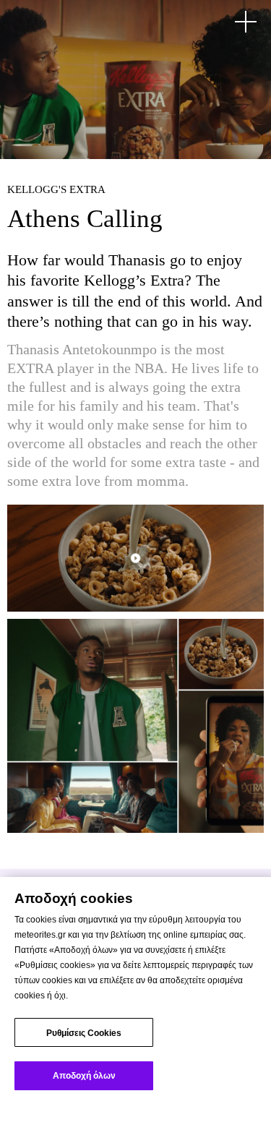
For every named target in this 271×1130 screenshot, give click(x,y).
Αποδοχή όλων (84, 1076)
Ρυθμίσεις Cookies (83, 1033)
